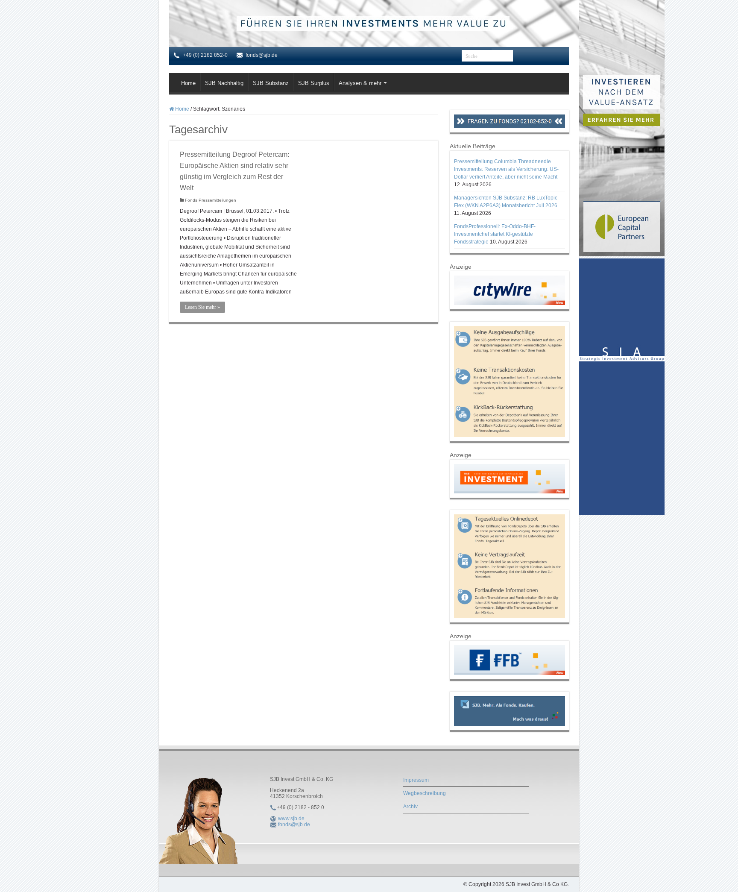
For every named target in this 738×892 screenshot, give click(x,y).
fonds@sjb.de (294, 824)
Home (188, 83)
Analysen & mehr (360, 83)
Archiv (410, 807)
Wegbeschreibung (424, 793)
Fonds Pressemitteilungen (210, 200)
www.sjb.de (291, 819)
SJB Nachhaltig (224, 83)
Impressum (416, 780)
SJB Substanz (271, 83)
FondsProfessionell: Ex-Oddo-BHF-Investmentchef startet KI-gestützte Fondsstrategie (495, 234)
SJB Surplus (313, 83)
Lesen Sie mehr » (202, 307)
